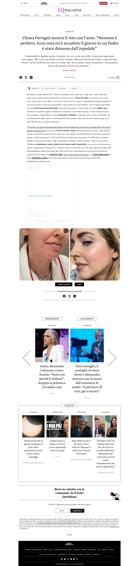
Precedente (52, 318)
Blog (67, 3)
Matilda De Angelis (40, 157)
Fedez (79, 284)
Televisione (47, 15)
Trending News (25, 15)
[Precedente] (26, 358)
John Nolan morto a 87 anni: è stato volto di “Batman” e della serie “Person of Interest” (81, 447)
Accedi (61, 511)
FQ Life (37, 15)
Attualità (69, 31)
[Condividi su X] (26, 77)
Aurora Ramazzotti (101, 154)
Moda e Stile (87, 15)
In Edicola (62, 3)
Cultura (116, 15)
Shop (77, 3)
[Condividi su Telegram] (31, 77)
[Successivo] (112, 358)
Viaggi (76, 15)
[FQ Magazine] (69, 10)
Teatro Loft (57, 412)
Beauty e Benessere (102, 15)
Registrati (77, 511)
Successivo (87, 318)
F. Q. (52, 393)
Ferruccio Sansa (106, 472)
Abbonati (103, 3)
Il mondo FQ (83, 3)
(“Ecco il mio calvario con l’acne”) (69, 154)
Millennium (72, 3)
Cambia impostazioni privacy (63, 549)
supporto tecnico (114, 526)
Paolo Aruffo (70, 70)
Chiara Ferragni (64, 284)
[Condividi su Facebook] (20, 77)
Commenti (112, 77)
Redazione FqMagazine (34, 463)
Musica (67, 15)
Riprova (69, 534)
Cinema (58, 15)
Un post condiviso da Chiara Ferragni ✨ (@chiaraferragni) (52, 220)
